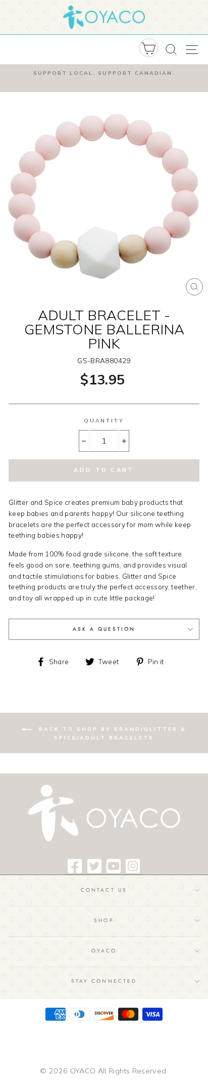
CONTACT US (104, 890)
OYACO (104, 951)
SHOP (104, 920)
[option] (104, 73)
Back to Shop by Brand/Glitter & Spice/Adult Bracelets (111, 733)
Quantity (104, 420)
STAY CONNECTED (104, 981)
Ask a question (104, 629)
